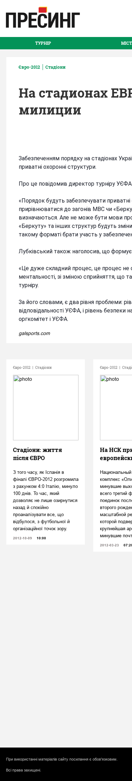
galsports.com (34, 333)
